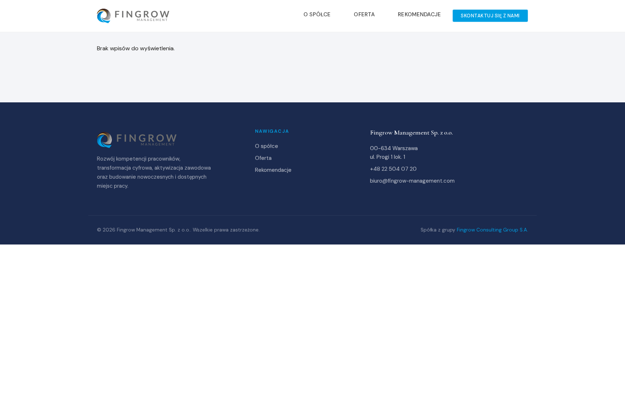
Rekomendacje (419, 14)
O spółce (317, 14)
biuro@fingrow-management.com (412, 180)
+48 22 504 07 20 (393, 169)
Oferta (364, 14)
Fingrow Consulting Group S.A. (492, 230)
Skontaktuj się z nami (490, 16)
